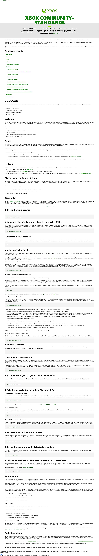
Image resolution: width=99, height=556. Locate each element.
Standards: (8, 66)
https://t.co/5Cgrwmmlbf (76, 156)
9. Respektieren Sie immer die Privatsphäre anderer (17, 89)
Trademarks (41, 555)
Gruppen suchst (25, 171)
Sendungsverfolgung (84, 551)
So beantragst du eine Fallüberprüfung (85, 541)
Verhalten (8, 56)
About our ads (46, 555)
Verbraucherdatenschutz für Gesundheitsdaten (9, 555)
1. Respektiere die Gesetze (12, 69)
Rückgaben (77, 551)
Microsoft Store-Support (70, 551)
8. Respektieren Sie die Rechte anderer (15, 86)
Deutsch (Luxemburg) (4, 552)
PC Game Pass (3, 551)
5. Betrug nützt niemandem (12, 79)
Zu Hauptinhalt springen (5, 0)
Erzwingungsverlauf (32, 541)
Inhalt (7, 59)
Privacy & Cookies (29, 555)
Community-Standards (40, 551)
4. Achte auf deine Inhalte (12, 76)
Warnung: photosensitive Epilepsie (51, 551)
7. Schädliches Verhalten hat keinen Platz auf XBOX (17, 84)
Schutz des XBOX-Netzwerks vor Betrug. (49, 404)
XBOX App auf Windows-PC (20, 551)
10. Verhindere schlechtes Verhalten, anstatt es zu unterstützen (20, 92)
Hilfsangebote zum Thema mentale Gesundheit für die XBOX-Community (40, 258)
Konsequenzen (9, 94)
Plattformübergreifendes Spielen (12, 64)
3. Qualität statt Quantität (12, 74)
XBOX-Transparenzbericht (27, 467)
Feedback (33, 551)
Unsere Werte (9, 54)
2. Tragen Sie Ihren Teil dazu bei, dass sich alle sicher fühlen (19, 71)
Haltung (7, 61)
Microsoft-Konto (62, 551)
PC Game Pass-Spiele (10, 551)
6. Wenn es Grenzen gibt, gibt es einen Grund (16, 81)
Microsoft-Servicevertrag (15, 201)
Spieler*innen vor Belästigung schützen (51, 294)
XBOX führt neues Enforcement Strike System (14, 529)
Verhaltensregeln (17, 39)
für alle (55, 33)
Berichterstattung (9, 97)
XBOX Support (28, 551)
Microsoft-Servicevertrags (28, 39)
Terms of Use (35, 555)
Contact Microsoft (22, 555)
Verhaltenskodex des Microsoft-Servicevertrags (38, 206)
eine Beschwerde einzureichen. (86, 173)
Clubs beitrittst (30, 169)
